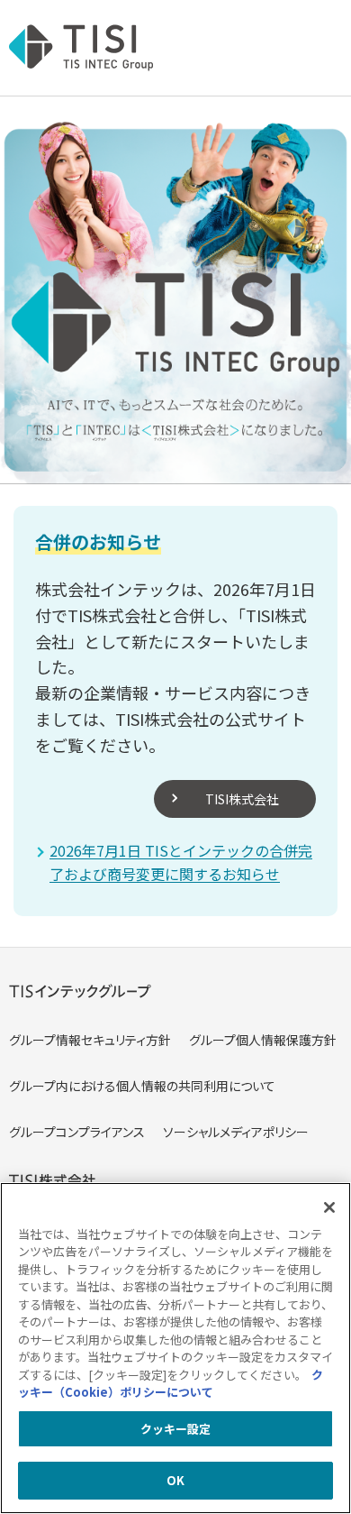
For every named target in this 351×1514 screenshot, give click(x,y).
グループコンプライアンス (77, 1132)
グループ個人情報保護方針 (263, 1040)
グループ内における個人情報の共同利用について (142, 1086)
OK (175, 1480)
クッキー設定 (176, 1428)
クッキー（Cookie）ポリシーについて (170, 1383)
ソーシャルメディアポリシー (236, 1132)
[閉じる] (329, 1207)
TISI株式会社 (242, 799)
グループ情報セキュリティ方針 (90, 1040)
